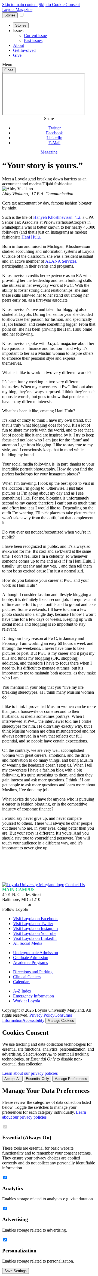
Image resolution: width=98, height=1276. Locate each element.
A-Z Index (22, 991)
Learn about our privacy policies (30, 1073)
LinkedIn (54, 137)
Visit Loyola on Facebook (35, 918)
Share (49, 118)
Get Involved (24, 50)
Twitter (54, 128)
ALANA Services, (61, 261)
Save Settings (15, 1271)
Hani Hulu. (31, 237)
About (18, 45)
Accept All (12, 1079)
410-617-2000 (14, 904)
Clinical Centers (27, 976)
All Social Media (27, 943)
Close (8, 70)
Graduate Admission (30, 957)
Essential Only (37, 1079)
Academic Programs (30, 962)
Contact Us (75, 884)
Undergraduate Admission (35, 952)
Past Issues (33, 40)
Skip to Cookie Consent (59, 4)
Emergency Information (33, 996)
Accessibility (33, 1020)
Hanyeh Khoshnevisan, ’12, (57, 217)
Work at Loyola (26, 1001)
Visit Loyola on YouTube (34, 933)
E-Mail (54, 142)
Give (17, 55)
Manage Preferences (70, 1079)
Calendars (21, 981)
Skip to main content (20, 4)
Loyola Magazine (17, 9)
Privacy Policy (41, 1015)
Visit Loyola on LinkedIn (35, 938)
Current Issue (35, 35)
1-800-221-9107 (46, 904)
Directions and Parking (33, 971)
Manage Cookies (61, 1021)
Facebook (54, 133)
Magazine (49, 152)
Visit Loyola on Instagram (35, 928)
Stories (10, 15)
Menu (7, 64)
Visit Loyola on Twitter (33, 923)
